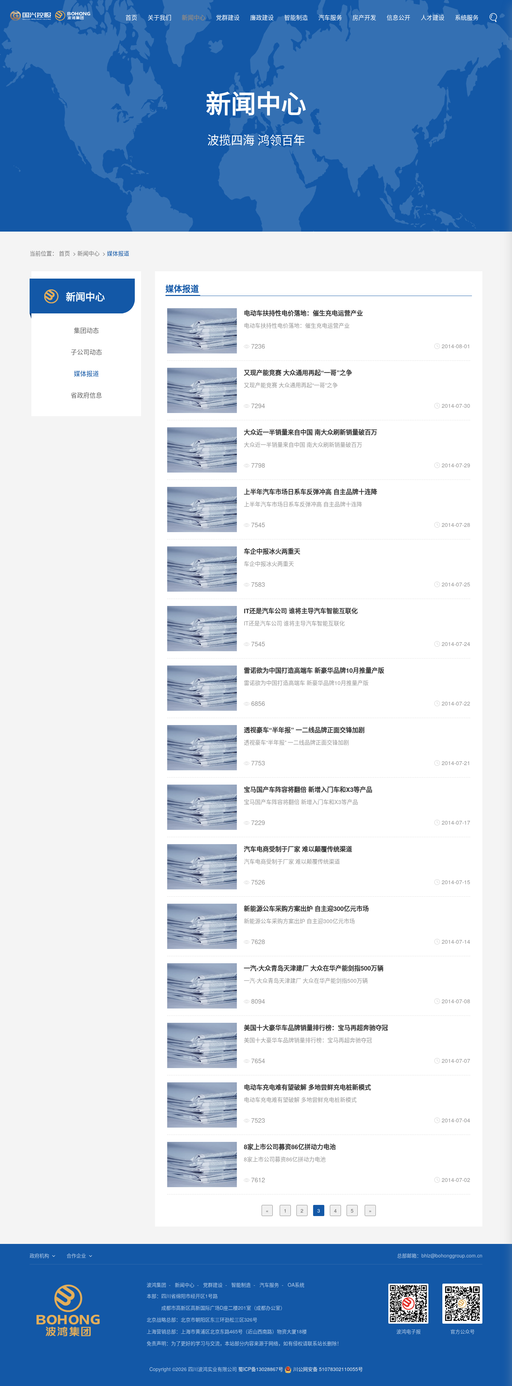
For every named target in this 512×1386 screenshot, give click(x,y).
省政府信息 (86, 394)
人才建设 (432, 17)
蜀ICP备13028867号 (260, 1368)
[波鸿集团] (50, 16)
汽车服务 (330, 17)
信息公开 (398, 17)
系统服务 (467, 17)
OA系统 (296, 1284)
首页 (131, 17)
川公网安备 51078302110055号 (328, 1368)
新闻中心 (193, 17)
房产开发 (364, 17)
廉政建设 (262, 17)
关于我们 (159, 17)
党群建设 (228, 17)
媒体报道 (118, 253)
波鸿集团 (156, 1284)
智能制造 (296, 17)
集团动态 (86, 330)
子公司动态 (86, 351)
